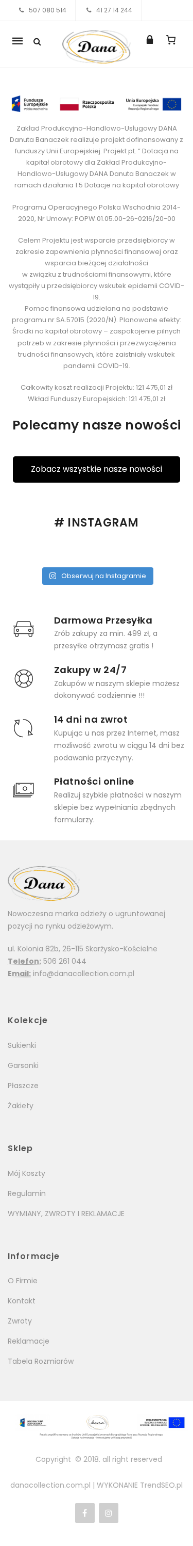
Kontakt (22, 1301)
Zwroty (20, 1321)
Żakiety (20, 1106)
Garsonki (23, 1065)
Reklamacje (28, 1341)
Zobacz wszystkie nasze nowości (96, 469)
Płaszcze (23, 1085)
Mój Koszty (26, 1173)
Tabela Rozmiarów (41, 1361)
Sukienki (22, 1045)
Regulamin (27, 1193)
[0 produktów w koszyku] (170, 39)
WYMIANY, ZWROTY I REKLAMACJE (66, 1213)
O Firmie (23, 1281)
